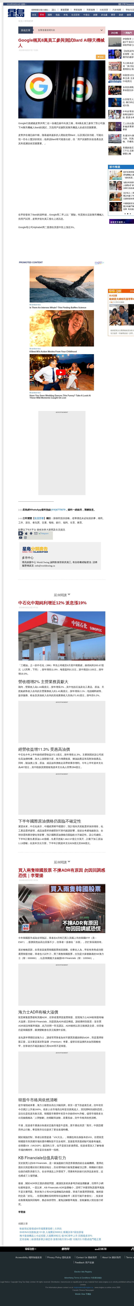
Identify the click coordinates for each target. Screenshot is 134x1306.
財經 (121, 14)
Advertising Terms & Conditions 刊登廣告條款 (83, 1278)
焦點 (58, 14)
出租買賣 (104, 9)
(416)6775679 (58, 509)
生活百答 (75, 14)
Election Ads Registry (83, 1272)
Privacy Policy (54, 1257)
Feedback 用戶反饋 (84, 1262)
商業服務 (91, 9)
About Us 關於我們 (111, 1257)
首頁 (34, 14)
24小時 (114, 32)
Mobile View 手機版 (83, 1294)
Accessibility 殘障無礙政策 (28, 1257)
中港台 (86, 14)
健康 (129, 14)
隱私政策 (66, 1257)
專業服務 (78, 9)
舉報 (101, 57)
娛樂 (95, 14)
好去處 (104, 14)
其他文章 (25, 30)
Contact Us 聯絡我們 (86, 1257)
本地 (65, 14)
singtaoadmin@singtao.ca (83, 1287)
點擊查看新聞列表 (46, 30)
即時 (42, 14)
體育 (113, 14)
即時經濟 (29, 21)
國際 (50, 14)
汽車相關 (117, 9)
